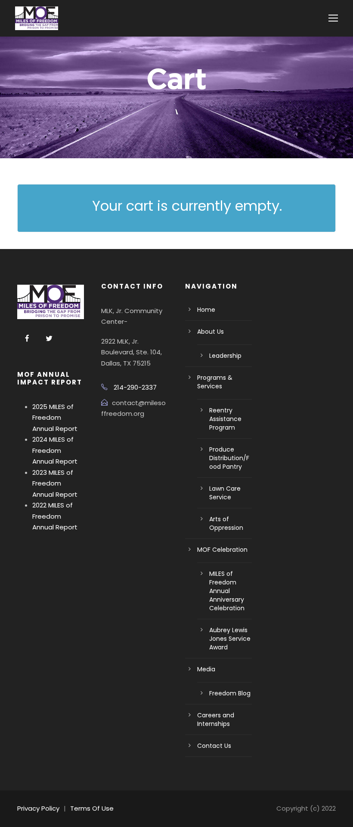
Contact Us (214, 745)
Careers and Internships (215, 719)
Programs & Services (214, 381)
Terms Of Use (92, 808)
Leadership (225, 355)
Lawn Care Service (225, 492)
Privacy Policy (38, 808)
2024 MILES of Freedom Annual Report (54, 450)
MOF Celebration (222, 549)
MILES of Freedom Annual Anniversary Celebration (227, 590)
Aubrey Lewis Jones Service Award (230, 639)
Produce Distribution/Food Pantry (229, 458)
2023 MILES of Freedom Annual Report (54, 483)
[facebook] (27, 338)
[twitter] (49, 338)
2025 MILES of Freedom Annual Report (54, 417)
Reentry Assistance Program (225, 419)
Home (206, 309)
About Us (210, 331)
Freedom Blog (230, 693)
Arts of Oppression (226, 523)
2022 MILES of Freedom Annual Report (54, 516)
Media (206, 669)
